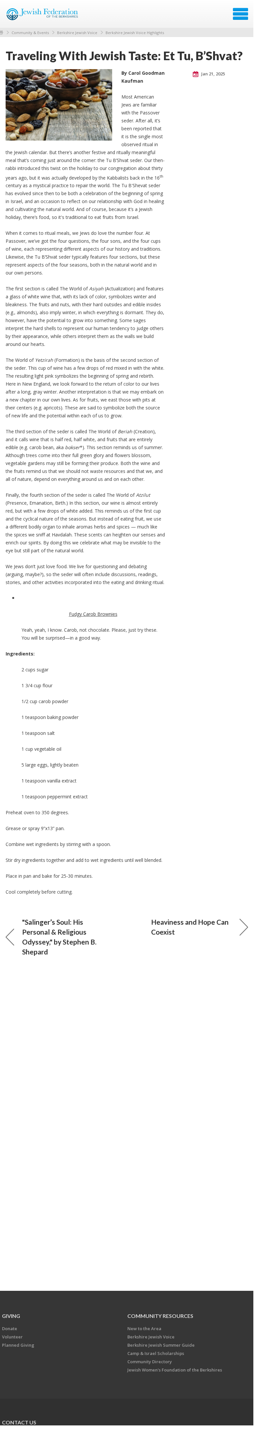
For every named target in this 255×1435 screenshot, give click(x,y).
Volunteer (12, 1337)
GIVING (11, 1316)
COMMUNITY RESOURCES (160, 1316)
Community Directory (149, 1362)
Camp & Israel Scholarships (155, 1353)
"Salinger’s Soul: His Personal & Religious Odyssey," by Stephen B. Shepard (59, 937)
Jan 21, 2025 (212, 74)
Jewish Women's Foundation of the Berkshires (174, 1370)
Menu (240, 14)
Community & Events (30, 32)
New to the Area (144, 1328)
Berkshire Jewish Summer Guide (161, 1345)
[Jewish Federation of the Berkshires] (43, 16)
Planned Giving (18, 1345)
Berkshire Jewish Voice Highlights (135, 32)
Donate (9, 1328)
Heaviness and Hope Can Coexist (190, 927)
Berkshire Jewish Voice (77, 32)
